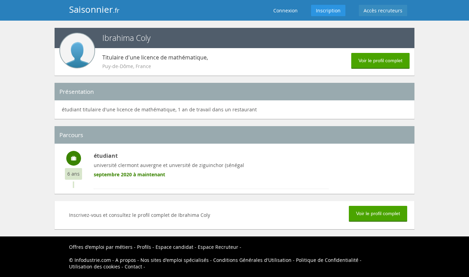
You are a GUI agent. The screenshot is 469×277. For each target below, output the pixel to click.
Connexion (285, 10)
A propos (125, 260)
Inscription (328, 10)
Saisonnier (94, 9)
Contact (133, 266)
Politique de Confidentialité (327, 260)
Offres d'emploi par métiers (101, 247)
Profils (144, 247)
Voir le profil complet (380, 60)
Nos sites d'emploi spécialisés (174, 260)
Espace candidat (174, 247)
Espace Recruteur (218, 247)
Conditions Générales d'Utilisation (252, 260)
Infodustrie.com (93, 260)
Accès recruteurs (383, 10)
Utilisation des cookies (94, 266)
